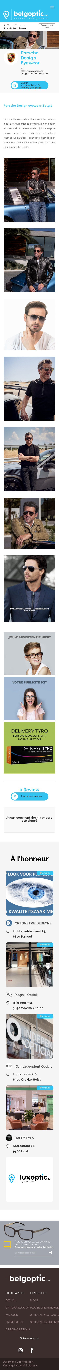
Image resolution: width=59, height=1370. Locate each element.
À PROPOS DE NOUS (18, 1329)
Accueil (11, 25)
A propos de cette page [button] (47, 26)
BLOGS (34, 1300)
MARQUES (12, 1314)
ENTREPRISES (14, 1322)
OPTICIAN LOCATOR (17, 1307)
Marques (20, 25)
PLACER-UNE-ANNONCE (44, 1307)
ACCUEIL (11, 1300)
